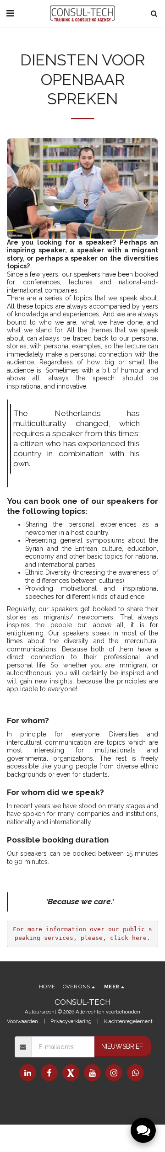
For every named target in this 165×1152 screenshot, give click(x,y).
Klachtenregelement (128, 1021)
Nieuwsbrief (122, 1046)
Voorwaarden (22, 1021)
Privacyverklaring (71, 1021)
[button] (10, 13)
